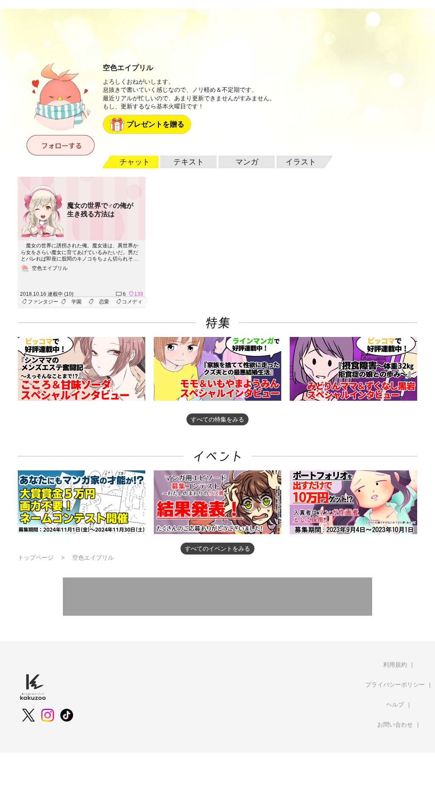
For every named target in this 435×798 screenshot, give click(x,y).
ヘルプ (395, 704)
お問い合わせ (395, 724)
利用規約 (395, 664)
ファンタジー (43, 301)
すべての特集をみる (217, 419)
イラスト (300, 162)
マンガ (246, 162)
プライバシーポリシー (395, 684)
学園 (76, 301)
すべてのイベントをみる (217, 548)
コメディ (132, 301)
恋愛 (104, 301)
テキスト (188, 162)
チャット (134, 162)
